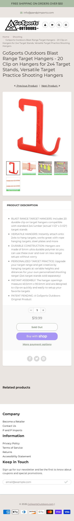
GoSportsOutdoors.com (41, 504)
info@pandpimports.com (39, 12)
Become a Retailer (14, 421)
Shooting (17, 37)
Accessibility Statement (17, 456)
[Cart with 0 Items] (52, 25)
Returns (7, 452)
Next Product (49, 85)
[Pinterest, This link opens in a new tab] (43, 358)
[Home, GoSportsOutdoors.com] (23, 25)
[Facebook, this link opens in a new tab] (30, 358)
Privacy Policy (11, 443)
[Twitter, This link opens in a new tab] (36, 358)
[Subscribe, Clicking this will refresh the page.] (66, 482)
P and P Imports (12, 430)
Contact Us (9, 425)
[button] (45, 25)
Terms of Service (13, 447)
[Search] (59, 25)
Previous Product (27, 85)
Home (6, 37)
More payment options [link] (37, 344)
